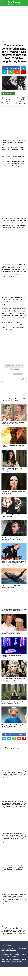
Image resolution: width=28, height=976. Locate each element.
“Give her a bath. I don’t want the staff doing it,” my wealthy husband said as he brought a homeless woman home (13, 867)
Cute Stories (14, 2)
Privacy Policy (5, 948)
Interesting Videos (19, 367)
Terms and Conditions (15, 948)
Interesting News (8, 93)
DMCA (7, 950)
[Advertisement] (14, 24)
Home (3, 41)
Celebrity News (10, 365)
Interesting (8, 367)
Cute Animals (19, 365)
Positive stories (14, 369)
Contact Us (13, 950)
